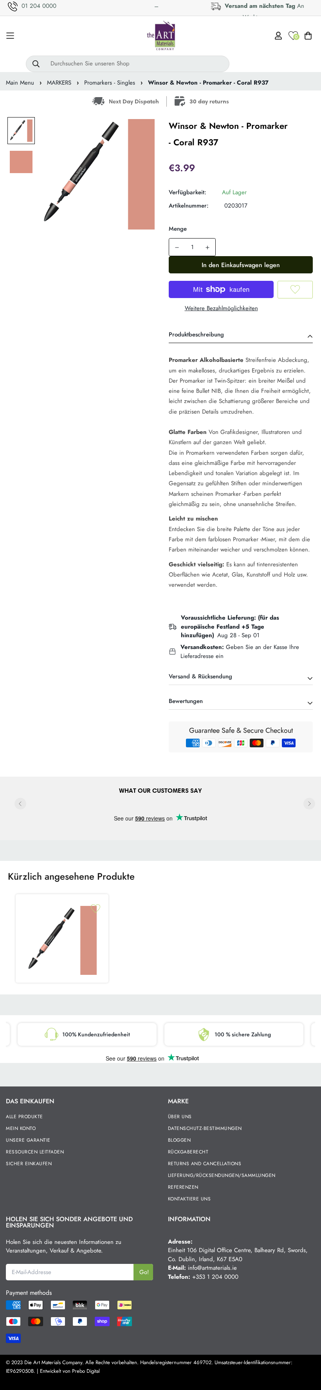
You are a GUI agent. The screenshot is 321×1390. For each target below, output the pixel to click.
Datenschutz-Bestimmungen (205, 1128)
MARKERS (59, 82)
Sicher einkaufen (29, 1163)
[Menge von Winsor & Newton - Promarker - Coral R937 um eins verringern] (177, 248)
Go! (144, 1272)
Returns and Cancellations (205, 1163)
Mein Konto (21, 1128)
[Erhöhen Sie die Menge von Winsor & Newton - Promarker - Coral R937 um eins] (207, 248)
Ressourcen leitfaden (35, 1151)
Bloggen (179, 1140)
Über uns (180, 1116)
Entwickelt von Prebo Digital (70, 1371)
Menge (178, 228)
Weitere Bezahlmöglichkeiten (221, 308)
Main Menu (20, 82)
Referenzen (183, 1187)
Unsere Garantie (28, 1140)
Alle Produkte (24, 1116)
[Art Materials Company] (160, 36)
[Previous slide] (20, 804)
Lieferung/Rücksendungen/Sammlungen (222, 1175)
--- (156, 6)
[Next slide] (309, 804)
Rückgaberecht (188, 1151)
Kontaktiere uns (189, 1198)
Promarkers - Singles (109, 82)
